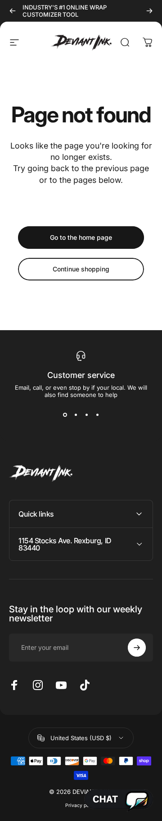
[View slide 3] (86, 414)
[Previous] (12, 11)
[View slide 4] (97, 414)
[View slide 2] (75, 414)
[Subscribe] (137, 648)
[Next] (149, 11)
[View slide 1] (64, 414)
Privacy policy (81, 805)
